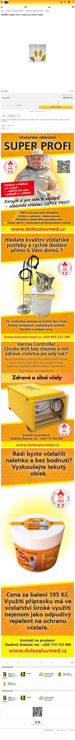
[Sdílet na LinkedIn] (39, 722)
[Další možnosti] (73, 2)
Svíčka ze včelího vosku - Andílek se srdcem (9, 676)
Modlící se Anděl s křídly (12, 683)
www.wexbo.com (61, 730)
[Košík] (69, 2)
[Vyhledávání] (65, 2)
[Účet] (61, 2)
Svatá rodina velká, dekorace (67, 674)
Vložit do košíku (55, 106)
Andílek (28, 673)
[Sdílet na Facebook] (36, 722)
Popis (3, 116)
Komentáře (12, 116)
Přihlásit (72, 730)
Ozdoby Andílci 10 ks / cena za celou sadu (49, 675)
